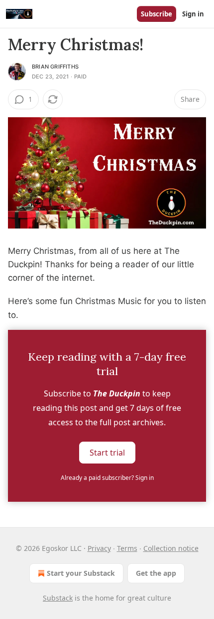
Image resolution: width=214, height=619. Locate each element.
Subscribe (156, 13)
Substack (58, 598)
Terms (127, 548)
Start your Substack (81, 573)
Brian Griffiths (55, 66)
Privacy (99, 548)
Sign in (193, 13)
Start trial (107, 452)
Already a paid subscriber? (107, 477)
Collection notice (171, 548)
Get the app (156, 573)
